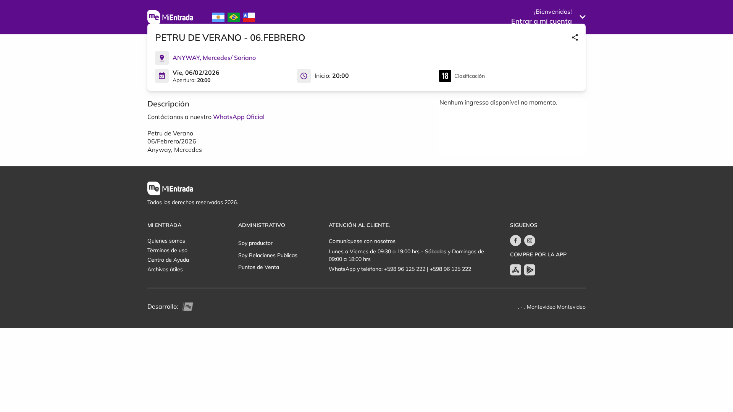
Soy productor (255, 243)
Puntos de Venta (258, 267)
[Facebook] (515, 240)
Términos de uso (167, 250)
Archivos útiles (165, 269)
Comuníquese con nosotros (362, 241)
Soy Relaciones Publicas (267, 255)
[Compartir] (575, 37)
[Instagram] (529, 240)
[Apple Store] (515, 269)
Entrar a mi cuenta (541, 21)
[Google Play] (529, 269)
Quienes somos (166, 240)
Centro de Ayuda (168, 259)
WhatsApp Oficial (239, 117)
